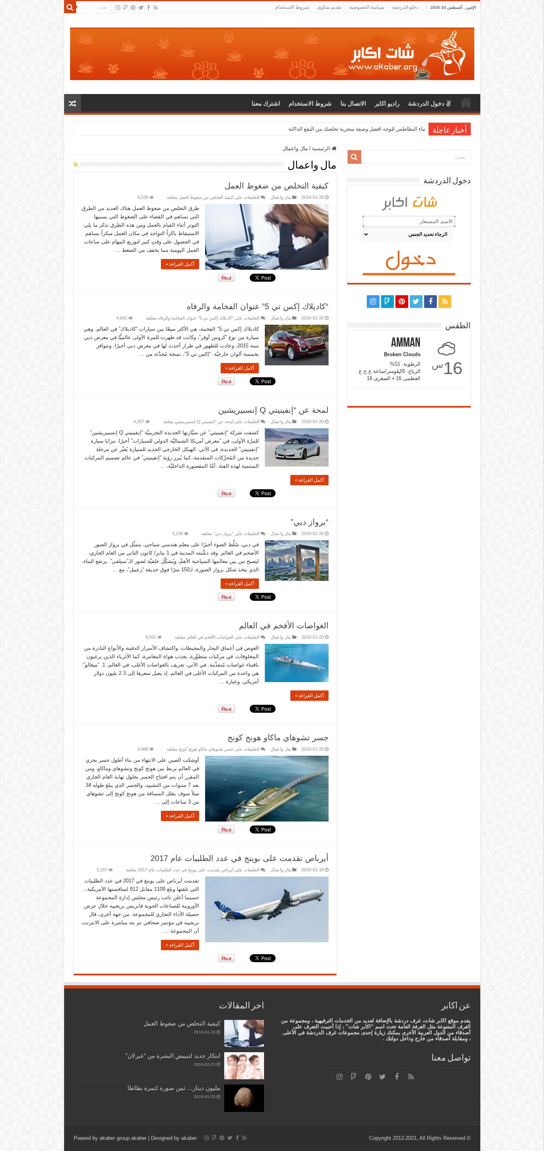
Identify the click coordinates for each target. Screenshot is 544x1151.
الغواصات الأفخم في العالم (284, 625)
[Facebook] (148, 7)
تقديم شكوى (329, 7)
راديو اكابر (387, 103)
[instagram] (118, 7)
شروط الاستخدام (292, 7)
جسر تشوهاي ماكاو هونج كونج (278, 737)
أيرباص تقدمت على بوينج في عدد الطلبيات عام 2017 (240, 858)
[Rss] (156, 7)
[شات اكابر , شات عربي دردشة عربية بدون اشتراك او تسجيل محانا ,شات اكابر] (272, 52)
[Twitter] (141, 7)
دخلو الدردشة (405, 7)
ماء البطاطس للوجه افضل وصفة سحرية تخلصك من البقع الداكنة (356, 129)
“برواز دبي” (310, 522)
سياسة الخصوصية (366, 7)
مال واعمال (280, 197)
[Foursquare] (125, 7)
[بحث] (70, 7)
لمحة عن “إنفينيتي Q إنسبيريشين (273, 410)
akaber (139, 1138)
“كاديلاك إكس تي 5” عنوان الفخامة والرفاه (258, 306)
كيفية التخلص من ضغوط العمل (277, 185)
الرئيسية (466, 102)
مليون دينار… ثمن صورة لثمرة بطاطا (173, 1087)
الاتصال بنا (353, 103)
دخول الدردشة (426, 103)
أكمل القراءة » (180, 264)
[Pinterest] (133, 7)
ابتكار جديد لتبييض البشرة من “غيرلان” (172, 1055)
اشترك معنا (266, 103)
